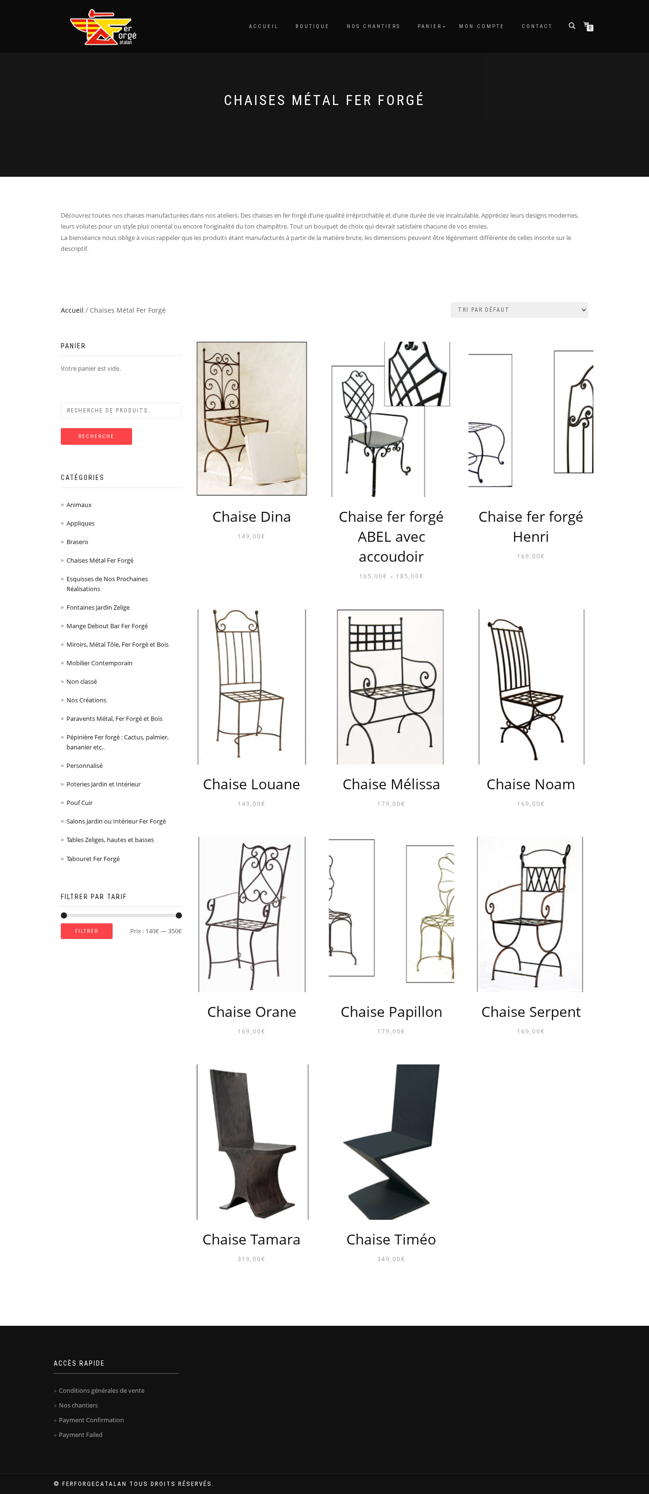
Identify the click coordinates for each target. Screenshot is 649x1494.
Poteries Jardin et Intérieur (104, 784)
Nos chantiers (374, 26)
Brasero (77, 541)
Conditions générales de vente (101, 1390)
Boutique (313, 26)
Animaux (79, 504)
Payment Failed (81, 1434)
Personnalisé (85, 765)
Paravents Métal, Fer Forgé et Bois (114, 718)
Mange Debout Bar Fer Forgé (107, 626)
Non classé (82, 681)
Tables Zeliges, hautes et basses (110, 839)
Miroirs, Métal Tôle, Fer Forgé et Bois (118, 644)
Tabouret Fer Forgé (93, 858)
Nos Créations (86, 700)
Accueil (263, 26)
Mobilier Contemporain (100, 663)
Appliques (81, 523)
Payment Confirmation (91, 1420)
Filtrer (86, 931)
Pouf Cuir (80, 802)
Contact (537, 26)
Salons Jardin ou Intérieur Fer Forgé (116, 821)
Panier (430, 26)
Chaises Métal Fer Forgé (100, 560)
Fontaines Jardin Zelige (98, 607)
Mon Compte (482, 26)
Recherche (96, 436)
